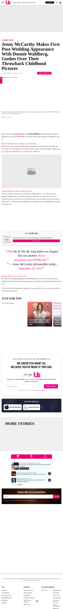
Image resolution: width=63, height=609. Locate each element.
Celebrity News (16, 2)
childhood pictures (27, 281)
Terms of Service (28, 590)
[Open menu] (3, 2)
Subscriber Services (56, 601)
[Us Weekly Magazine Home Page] (8, 2)
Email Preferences (7, 598)
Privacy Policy (41, 390)
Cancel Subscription (56, 605)
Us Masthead (5, 593)
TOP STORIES (43, 73)
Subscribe (49, 2)
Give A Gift (56, 595)
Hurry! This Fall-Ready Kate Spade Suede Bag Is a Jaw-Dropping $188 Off (32, 238)
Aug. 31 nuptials (24, 151)
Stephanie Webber (7, 73)
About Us (4, 590)
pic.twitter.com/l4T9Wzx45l (30, 260)
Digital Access (57, 590)
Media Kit (4, 600)
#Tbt (10, 251)
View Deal (36, 240)
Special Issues (57, 598)
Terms (34, 390)
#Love (41, 255)
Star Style (33, 2)
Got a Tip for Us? (7, 595)
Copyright (27, 595)
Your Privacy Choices (27, 601)
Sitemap (4, 603)
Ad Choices (27, 604)
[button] (56, 2)
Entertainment (26, 2)
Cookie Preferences (29, 598)
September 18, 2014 (30, 268)
